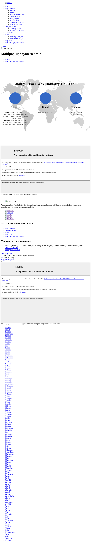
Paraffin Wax (14, 20)
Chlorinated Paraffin (17, 22)
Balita (7, 35)
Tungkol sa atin (10, 26)
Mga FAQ (9, 41)
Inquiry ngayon (6, 253)
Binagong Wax (15, 18)
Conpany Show (15, 28)
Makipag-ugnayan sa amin (14, 43)
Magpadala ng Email (8, 259)
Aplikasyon (9, 33)
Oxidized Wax (15, 16)
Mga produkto (10, 8)
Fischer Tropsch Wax (17, 14)
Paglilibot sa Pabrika (17, 31)
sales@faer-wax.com (12, 250)
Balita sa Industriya (16, 39)
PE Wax (13, 10)
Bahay (7, 6)
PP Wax (12, 12)
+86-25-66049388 (11, 248)
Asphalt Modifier (16, 24)
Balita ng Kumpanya (17, 37)
